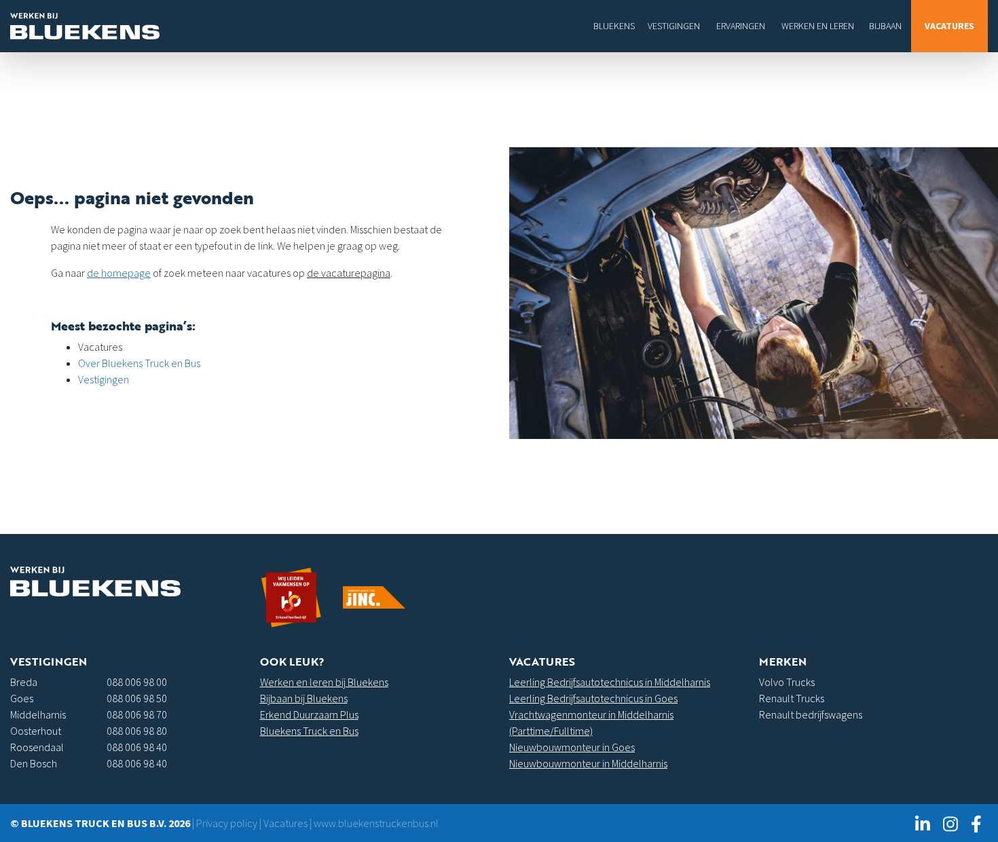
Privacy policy (226, 823)
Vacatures (949, 26)
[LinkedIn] (922, 823)
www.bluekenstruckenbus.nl (376, 823)
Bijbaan (885, 26)
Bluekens (614, 26)
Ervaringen (740, 26)
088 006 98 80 (137, 731)
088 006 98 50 (137, 698)
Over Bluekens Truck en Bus (139, 363)
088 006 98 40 (137, 747)
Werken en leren (817, 26)
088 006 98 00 (137, 682)
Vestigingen (674, 26)
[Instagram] (950, 823)
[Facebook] (976, 823)
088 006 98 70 (137, 714)
